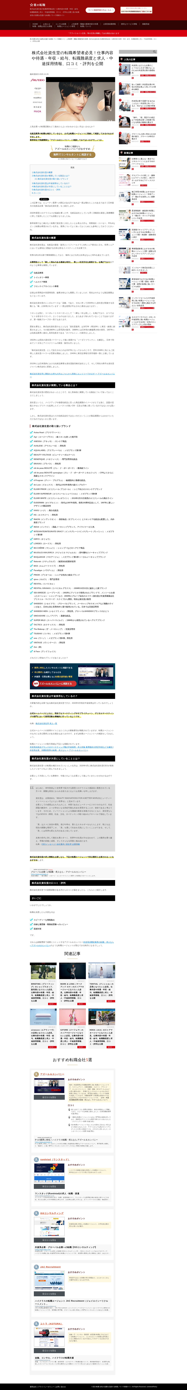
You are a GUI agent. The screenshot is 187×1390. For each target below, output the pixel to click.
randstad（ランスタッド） (55, 1159)
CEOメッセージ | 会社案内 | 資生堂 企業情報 (60, 844)
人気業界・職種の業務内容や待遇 (84, 24)
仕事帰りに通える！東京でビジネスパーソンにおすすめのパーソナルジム (143, 161)
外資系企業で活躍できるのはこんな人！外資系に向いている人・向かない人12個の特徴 (143, 103)
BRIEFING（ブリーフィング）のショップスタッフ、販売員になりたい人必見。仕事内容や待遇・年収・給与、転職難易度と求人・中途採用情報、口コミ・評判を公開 (42, 992)
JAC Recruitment (50, 1267)
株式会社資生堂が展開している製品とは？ (51, 176)
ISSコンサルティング (52, 1213)
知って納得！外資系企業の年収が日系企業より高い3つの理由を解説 (144, 86)
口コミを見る (50, 1097)
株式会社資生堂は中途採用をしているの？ (51, 183)
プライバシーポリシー (46, 1387)
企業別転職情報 (109, 24)
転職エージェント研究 (66, 26)
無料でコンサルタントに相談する (72, 154)
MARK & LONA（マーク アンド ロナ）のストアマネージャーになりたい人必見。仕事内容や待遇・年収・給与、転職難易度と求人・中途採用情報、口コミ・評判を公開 (72, 992)
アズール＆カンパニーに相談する (55, 683)
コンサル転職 (60, 24)
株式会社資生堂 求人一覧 (46, 723)
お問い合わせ (61, 1387)
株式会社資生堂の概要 (42, 172)
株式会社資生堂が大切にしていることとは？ (52, 187)
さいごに (36, 193)
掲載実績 (145, 24)
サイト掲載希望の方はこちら (99, 10)
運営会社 (33, 1387)
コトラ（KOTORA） (51, 1323)
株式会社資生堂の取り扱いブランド (51, 179)
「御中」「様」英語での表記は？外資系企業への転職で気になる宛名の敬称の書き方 (143, 119)
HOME (35, 24)
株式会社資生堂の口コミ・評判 (46, 190)
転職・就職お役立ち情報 (42, 26)
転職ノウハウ (85, 26)
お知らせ (46, 24)
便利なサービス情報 (129, 24)
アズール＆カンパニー (52, 1074)
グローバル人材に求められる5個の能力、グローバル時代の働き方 (144, 136)
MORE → (52, 1004)
